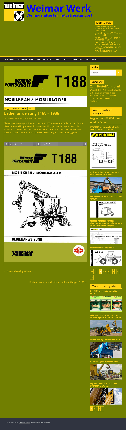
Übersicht (10, 59)
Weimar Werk (59, 8)
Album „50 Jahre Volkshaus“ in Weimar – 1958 (107, 38)
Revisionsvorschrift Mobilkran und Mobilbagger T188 (58, 282)
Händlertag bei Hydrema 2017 (104, 361)
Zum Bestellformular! (105, 86)
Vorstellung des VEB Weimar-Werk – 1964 (108, 34)
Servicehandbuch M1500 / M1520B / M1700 (106, 197)
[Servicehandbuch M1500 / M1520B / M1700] (106, 201)
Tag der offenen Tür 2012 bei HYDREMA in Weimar (103, 384)
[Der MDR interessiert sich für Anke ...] (106, 295)
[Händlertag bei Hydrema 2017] (106, 364)
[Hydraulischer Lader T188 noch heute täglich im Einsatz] (106, 177)
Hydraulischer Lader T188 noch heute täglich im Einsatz (104, 173)
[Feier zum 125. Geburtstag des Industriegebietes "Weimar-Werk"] (106, 320)
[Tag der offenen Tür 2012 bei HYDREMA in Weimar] (106, 388)
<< (92, 271)
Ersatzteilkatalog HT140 (17, 271)
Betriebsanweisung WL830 (102, 247)
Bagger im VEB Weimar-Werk (15, 109)
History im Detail (26, 59)
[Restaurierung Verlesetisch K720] (106, 342)
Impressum (91, 59)
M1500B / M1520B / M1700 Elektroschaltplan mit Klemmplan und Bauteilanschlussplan (106, 223)
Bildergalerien (44, 59)
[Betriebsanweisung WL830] (106, 250)
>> (92, 277)
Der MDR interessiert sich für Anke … (103, 292)
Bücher (31, 109)
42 (118, 271)
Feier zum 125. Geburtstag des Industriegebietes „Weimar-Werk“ (106, 316)
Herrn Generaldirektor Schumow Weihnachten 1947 (108, 43)
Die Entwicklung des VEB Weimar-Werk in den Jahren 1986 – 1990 (107, 28)
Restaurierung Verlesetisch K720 (105, 339)
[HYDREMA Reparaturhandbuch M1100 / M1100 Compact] (103, 131)
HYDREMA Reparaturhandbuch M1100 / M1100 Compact (104, 128)
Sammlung (76, 59)
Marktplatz (61, 59)
